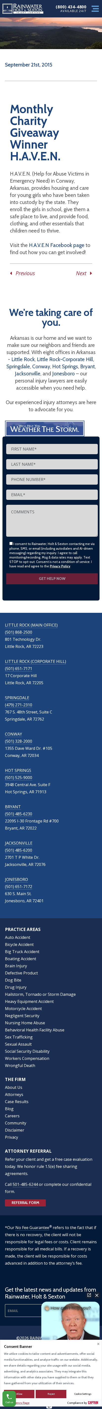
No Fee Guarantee (32, 1227)
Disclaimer (14, 1130)
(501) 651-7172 (18, 886)
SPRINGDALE (17, 697)
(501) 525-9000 (18, 777)
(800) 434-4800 (71, 7)
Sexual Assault (18, 1044)
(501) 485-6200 (18, 850)
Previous (23, 273)
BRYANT (13, 806)
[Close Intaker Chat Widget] (96, 1295)
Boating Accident (20, 958)
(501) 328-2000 (18, 741)
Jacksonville (27, 373)
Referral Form (25, 1203)
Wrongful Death (20, 1065)
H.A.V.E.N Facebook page (56, 245)
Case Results (16, 1101)
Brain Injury (16, 966)
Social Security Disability (27, 1051)
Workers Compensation (27, 1058)
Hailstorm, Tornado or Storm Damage (40, 994)
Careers (12, 1116)
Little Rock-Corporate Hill (65, 359)
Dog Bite (13, 980)
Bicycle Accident (19, 944)
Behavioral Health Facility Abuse (34, 1030)
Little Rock (23, 359)
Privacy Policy (60, 566)
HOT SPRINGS (18, 770)
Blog (9, 1108)
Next (83, 273)
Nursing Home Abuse (25, 1023)
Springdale (18, 366)
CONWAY (13, 734)
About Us (13, 1087)
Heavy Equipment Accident (29, 1001)
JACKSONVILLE (18, 843)
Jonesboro (63, 373)
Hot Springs (65, 366)
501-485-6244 (25, 1184)
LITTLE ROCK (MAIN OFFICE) (31, 625)
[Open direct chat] (89, 1295)
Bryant (87, 366)
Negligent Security (22, 1015)
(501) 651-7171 (18, 668)
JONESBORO (16, 879)
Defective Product (21, 973)
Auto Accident (17, 937)
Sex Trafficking (19, 1037)
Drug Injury (15, 987)
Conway (41, 366)
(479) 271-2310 (18, 705)
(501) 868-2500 (18, 632)
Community (15, 1123)
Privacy (11, 1137)
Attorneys (14, 1094)
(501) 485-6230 (18, 814)
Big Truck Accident (22, 951)
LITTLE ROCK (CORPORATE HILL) (35, 661)
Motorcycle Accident (23, 1008)
